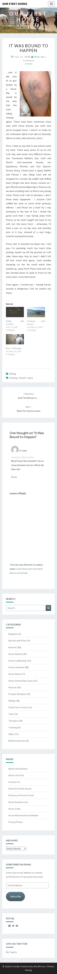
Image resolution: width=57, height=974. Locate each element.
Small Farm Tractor (18, 707)
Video (11, 734)
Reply (14, 476)
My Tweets (11, 952)
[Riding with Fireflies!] (15, 312)
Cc (20, 450)
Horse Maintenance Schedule (23, 815)
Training (12, 727)
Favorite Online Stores (20, 788)
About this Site (16, 775)
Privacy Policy (15, 822)
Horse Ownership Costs (20, 680)
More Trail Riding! (13, 348)
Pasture (12, 687)
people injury (26, 377)
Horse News (14, 673)
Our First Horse (14, 4)
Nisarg (28, 970)
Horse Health (15, 653)
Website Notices (16, 740)
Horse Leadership (17, 660)
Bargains (13, 633)
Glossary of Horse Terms (21, 795)
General (12, 647)
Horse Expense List (18, 802)
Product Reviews (17, 694)
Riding (12, 373)
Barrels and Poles (17, 640)
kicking (13, 377)
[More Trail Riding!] (15, 339)
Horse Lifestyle (16, 667)
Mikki (37, 56)
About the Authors (18, 768)
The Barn (13, 720)
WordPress (39, 966)
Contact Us (14, 781)
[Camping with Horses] (36, 312)
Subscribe (15, 896)
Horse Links (14, 808)
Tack (10, 713)
